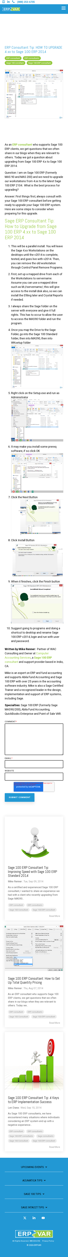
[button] (64, 8)
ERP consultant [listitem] (16, 905)
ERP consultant (13, 58)
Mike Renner (15, 881)
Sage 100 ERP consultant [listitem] (44, 910)
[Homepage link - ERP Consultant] (34, 1235)
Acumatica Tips (32, 1180)
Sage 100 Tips (32, 1194)
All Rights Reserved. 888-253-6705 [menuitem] (26, 1241)
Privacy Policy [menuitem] (48, 1241)
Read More (54, 916)
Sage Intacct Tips (32, 1207)
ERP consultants (32, 58)
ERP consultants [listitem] (35, 905)
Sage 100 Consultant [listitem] (18, 910)
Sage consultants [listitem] (45, 1136)
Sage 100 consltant (15, 63)
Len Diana (13, 1107)
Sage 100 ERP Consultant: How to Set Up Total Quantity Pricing (34, 980)
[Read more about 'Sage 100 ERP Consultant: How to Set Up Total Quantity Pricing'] (34, 948)
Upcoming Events (32, 1167)
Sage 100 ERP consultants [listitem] (21, 1136)
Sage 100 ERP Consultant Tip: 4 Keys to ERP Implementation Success (33, 1099)
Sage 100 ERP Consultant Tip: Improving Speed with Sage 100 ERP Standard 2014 (32, 871)
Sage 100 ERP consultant (39, 63)
